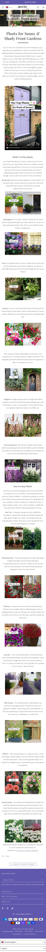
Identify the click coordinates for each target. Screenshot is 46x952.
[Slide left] (3, 2)
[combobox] (23, 942)
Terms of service (39, 931)
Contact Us (7, 891)
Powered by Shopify (7, 931)
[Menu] (2, 7)
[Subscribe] (43, 880)
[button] (38, 7)
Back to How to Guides (24, 864)
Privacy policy (29, 931)
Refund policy (19, 931)
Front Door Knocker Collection (27, 850)
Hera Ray (19, 929)
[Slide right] (42, 2)
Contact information (29, 934)
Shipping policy (17, 934)
